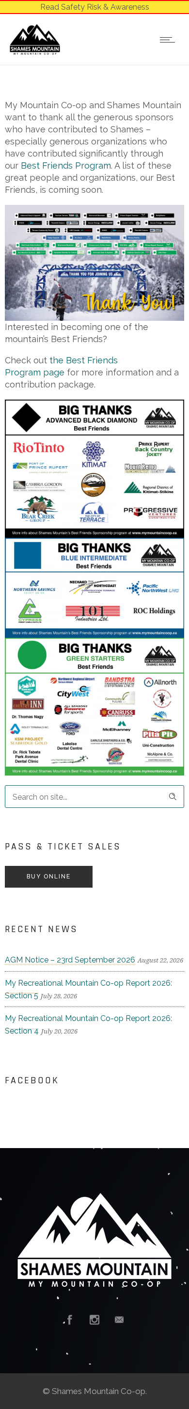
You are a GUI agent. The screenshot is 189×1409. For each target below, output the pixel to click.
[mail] (119, 1320)
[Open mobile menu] (169, 39)
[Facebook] (70, 1320)
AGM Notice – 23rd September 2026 (70, 959)
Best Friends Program (66, 165)
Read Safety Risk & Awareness (94, 7)
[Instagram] (94, 1320)
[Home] (35, 52)
